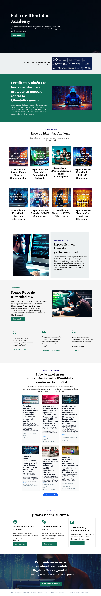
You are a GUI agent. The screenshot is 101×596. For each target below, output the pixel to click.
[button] (31, 419)
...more (26, 432)
